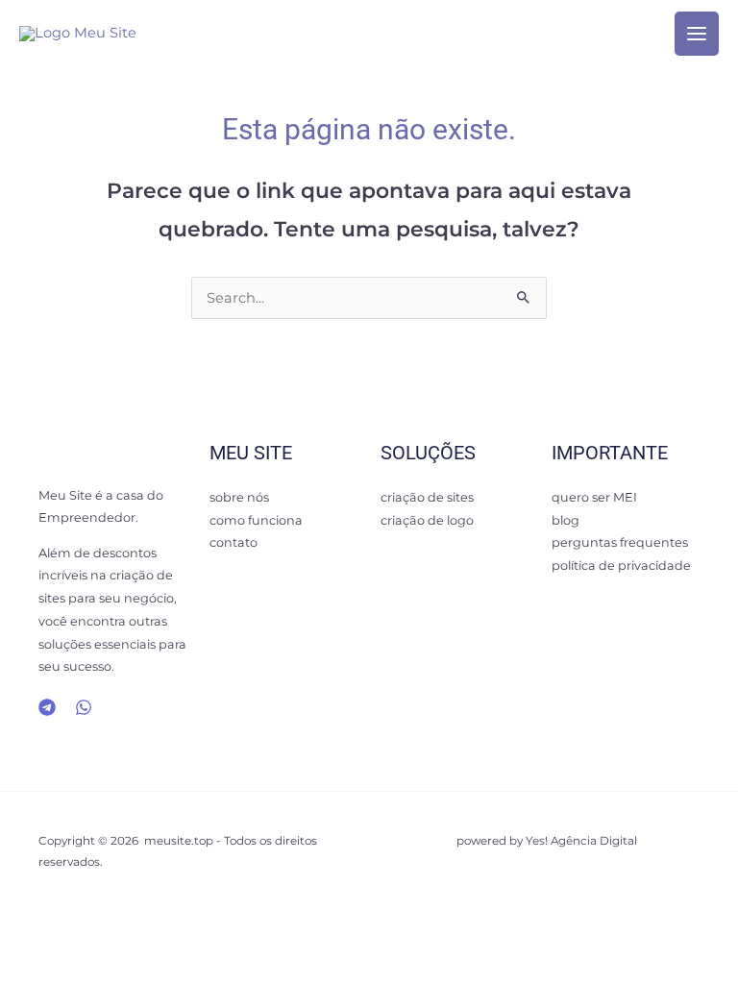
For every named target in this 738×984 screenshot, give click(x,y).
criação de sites (427, 497)
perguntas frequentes (620, 542)
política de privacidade (621, 565)
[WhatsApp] (83, 707)
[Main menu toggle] (697, 34)
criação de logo (427, 520)
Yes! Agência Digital (581, 841)
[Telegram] (47, 707)
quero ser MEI (594, 497)
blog (565, 520)
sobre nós (239, 497)
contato (233, 542)
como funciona (256, 520)
